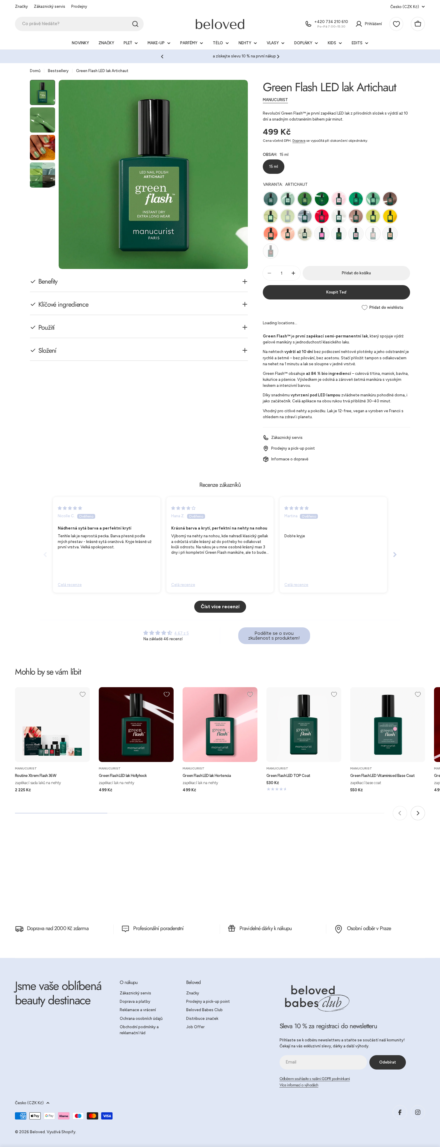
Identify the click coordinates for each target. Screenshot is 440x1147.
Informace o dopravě (289, 459)
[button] (162, 56)
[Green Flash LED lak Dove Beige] (356, 216)
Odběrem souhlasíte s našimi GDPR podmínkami (315, 1078)
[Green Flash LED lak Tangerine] (270, 233)
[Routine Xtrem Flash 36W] (52, 724)
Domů (35, 71)
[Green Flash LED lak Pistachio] (270, 216)
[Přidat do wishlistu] (82, 694)
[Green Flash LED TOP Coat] (303, 724)
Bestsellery (58, 71)
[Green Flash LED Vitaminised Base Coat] (387, 724)
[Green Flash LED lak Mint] (287, 199)
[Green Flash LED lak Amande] (373, 199)
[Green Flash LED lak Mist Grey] (304, 216)
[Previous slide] (45, 554)
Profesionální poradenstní (158, 928)
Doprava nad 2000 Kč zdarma (58, 928)
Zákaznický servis (49, 6)
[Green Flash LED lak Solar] (304, 233)
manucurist (275, 100)
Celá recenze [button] (70, 584)
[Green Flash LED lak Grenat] (270, 251)
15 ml (273, 166)
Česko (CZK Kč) (404, 7)
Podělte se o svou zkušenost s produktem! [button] (274, 635)
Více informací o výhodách (299, 1085)
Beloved (37, 1132)
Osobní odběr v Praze (369, 928)
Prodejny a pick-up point (293, 448)
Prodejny (79, 6)
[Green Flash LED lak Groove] (339, 233)
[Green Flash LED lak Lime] (373, 216)
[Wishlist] (396, 24)
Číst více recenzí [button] (220, 606)
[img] (70, 508)
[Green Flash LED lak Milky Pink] (339, 199)
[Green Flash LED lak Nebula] (339, 216)
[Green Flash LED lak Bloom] (322, 233)
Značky (21, 6)
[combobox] (79, 24)
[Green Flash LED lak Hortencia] (220, 724)
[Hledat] (135, 24)
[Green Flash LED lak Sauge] (270, 199)
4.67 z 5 (181, 633)
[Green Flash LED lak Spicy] (322, 216)
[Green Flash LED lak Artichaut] (304, 199)
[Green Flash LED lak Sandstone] (373, 233)
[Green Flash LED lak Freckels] (390, 199)
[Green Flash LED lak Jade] (322, 199)
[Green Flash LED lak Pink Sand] (287, 233)
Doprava (298, 141)
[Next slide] (395, 554)
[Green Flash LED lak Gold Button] (390, 216)
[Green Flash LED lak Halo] (356, 233)
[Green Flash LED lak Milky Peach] (390, 233)
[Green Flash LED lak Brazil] (356, 199)
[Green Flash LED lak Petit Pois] (287, 216)
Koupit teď (336, 292)
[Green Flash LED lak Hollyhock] (136, 724)
